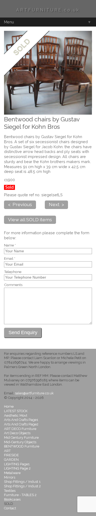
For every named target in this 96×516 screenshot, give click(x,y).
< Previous (20, 204)
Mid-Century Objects (20, 442)
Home (9, 406)
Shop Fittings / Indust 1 (22, 482)
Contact (10, 508)
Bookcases (12, 499)
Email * (9, 259)
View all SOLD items (30, 219)
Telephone (12, 272)
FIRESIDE (11, 455)
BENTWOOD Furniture (21, 446)
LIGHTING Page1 (17, 464)
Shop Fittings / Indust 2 (22, 486)
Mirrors (9, 477)
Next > (56, 204)
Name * (10, 245)
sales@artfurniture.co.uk (34, 393)
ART (7, 451)
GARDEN (11, 460)
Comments (13, 285)
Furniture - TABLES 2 (20, 495)
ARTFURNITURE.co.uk (48, 9)
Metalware (12, 473)
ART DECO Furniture (20, 429)
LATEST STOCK (15, 411)
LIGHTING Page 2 (17, 468)
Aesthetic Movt (15, 415)
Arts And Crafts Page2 (21, 424)
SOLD (8, 504)
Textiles (9, 491)
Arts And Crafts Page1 (21, 420)
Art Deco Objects (17, 433)
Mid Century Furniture (21, 438)
